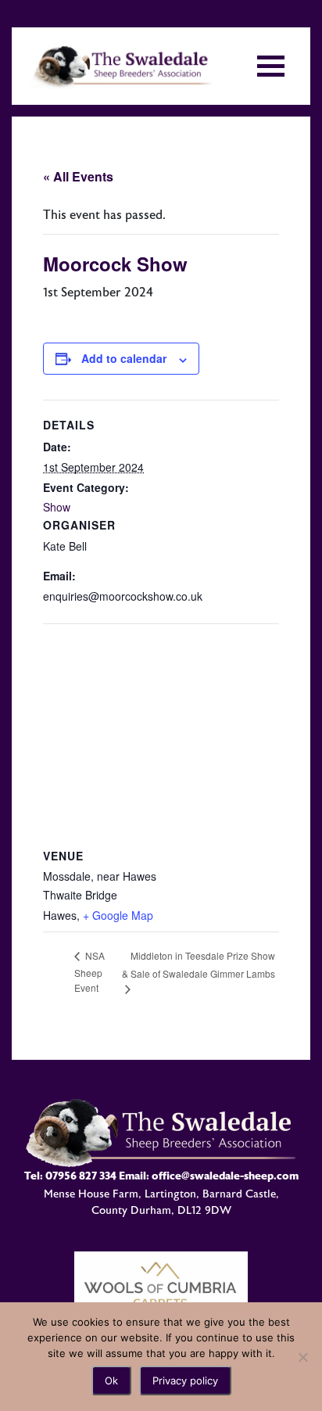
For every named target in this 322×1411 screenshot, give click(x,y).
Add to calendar (123, 358)
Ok (111, 1380)
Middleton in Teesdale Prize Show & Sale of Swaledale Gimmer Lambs (198, 964)
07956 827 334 (80, 1176)
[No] (302, 1357)
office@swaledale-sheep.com (225, 1176)
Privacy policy (185, 1380)
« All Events (78, 176)
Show (56, 507)
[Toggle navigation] (271, 66)
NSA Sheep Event (89, 971)
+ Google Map (118, 915)
